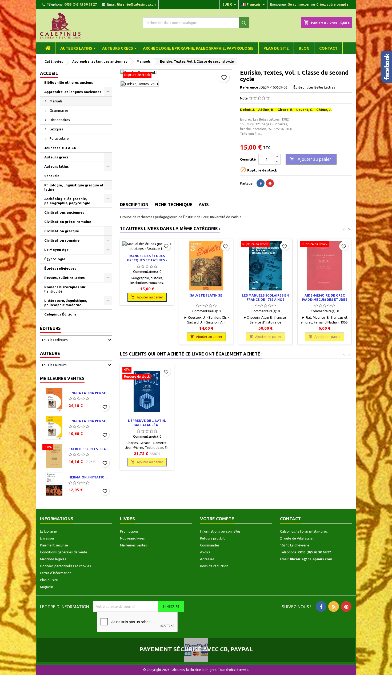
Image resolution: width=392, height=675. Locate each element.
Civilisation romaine (61, 240)
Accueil (49, 73)
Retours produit (212, 538)
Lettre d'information (55, 573)
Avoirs (205, 552)
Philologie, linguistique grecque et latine (73, 187)
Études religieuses (60, 268)
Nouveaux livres (132, 538)
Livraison (47, 538)
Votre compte (217, 518)
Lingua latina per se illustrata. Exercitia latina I (89, 421)
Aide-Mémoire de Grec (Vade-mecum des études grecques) (324, 300)
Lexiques (56, 129)
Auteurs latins (76, 48)
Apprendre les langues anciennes (72, 92)
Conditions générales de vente (63, 552)
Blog (304, 48)
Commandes (209, 545)
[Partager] (261, 183)
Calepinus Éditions (60, 314)
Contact (328, 48)
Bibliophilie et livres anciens (68, 82)
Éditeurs (50, 328)
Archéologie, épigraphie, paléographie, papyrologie (198, 48)
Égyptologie (54, 259)
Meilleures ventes (62, 378)
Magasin (46, 587)
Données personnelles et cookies (65, 566)
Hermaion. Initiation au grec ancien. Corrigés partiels (89, 477)
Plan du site (276, 48)
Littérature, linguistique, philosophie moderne (65, 303)
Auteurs (50, 353)
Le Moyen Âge (56, 249)
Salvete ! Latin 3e (206, 295)
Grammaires (59, 110)
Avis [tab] (204, 204)
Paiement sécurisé (54, 545)
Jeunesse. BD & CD (60, 148)
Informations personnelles (220, 531)
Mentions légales (53, 559)
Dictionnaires (60, 120)
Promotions (129, 531)
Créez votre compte (332, 4)
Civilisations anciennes (64, 212)
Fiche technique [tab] (174, 204)
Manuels (56, 101)
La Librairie (48, 531)
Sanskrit (51, 176)
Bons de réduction (214, 566)
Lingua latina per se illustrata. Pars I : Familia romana (89, 393)
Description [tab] (134, 204)
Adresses (207, 559)
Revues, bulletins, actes (64, 277)
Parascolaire (59, 138)
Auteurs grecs (117, 48)
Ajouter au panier (310, 159)
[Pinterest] (270, 183)
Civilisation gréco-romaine (67, 221)
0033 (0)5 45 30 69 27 (80, 4)
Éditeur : (300, 87)
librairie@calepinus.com (136, 4)
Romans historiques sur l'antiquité (65, 289)
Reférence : (250, 87)
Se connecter (299, 4)
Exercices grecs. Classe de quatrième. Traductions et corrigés (89, 449)
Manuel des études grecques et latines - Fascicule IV (147, 260)
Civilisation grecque (61, 231)
